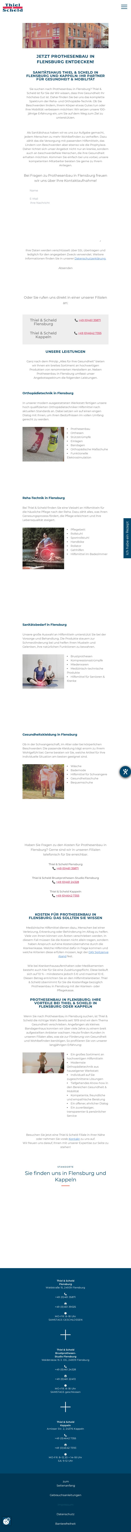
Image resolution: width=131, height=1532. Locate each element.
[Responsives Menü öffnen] (124, 7)
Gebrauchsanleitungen (65, 1495)
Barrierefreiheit (65, 1523)
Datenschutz (65, 1514)
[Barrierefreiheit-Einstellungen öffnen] (125, 771)
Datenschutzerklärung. (90, 258)
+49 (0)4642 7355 (89, 333)
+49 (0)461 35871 (90, 320)
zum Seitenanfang (66, 1483)
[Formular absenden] (66, 268)
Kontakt (74, 1139)
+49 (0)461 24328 (67, 882)
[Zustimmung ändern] (7, 1521)
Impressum (66, 1504)
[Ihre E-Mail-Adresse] (65, 198)
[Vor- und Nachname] (65, 190)
